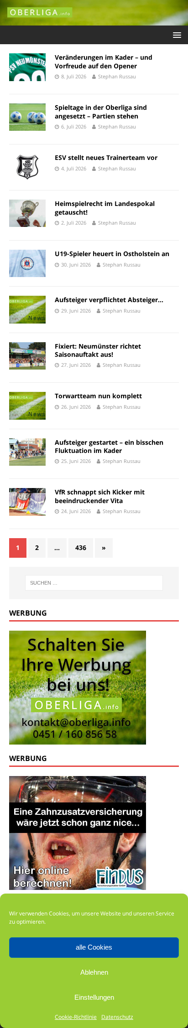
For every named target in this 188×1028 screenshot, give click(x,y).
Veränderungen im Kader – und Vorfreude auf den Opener (103, 61)
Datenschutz (117, 1017)
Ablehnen (94, 972)
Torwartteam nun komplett (98, 395)
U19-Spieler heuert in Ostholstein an (112, 253)
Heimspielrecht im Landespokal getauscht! (105, 207)
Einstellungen (94, 997)
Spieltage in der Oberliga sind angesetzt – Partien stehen (101, 111)
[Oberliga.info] (94, 20)
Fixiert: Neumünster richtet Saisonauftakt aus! (98, 350)
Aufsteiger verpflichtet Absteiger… (109, 299)
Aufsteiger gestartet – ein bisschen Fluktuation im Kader (109, 446)
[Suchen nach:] (94, 583)
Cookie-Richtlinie (76, 1017)
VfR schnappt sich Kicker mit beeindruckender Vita (100, 496)
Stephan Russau (117, 76)
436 (80, 547)
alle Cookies (94, 947)
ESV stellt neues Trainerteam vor (106, 157)
